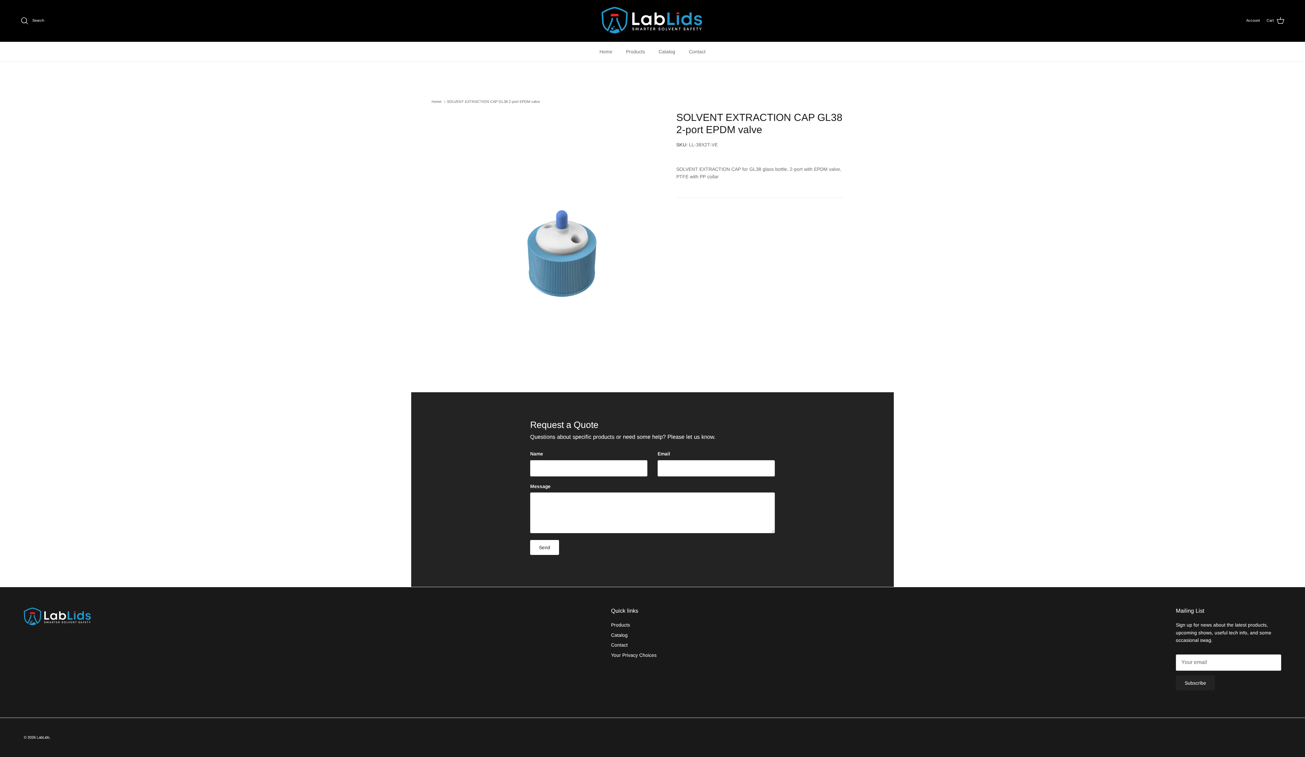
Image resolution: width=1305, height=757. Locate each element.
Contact (697, 51)
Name (536, 453)
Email (664, 453)
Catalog (667, 51)
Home (605, 51)
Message (540, 486)
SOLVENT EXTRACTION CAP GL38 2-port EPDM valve (493, 102)
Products (635, 51)
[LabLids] (652, 21)
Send (544, 547)
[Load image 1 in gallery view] (562, 239)
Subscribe (1195, 683)
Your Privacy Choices (634, 655)
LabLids (43, 737)
